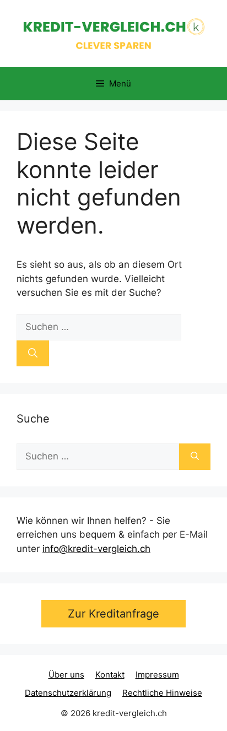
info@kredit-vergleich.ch (96, 548)
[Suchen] (33, 353)
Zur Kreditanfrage (113, 613)
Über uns (66, 674)
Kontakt (110, 674)
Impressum (157, 674)
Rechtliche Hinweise (162, 692)
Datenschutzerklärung (68, 692)
